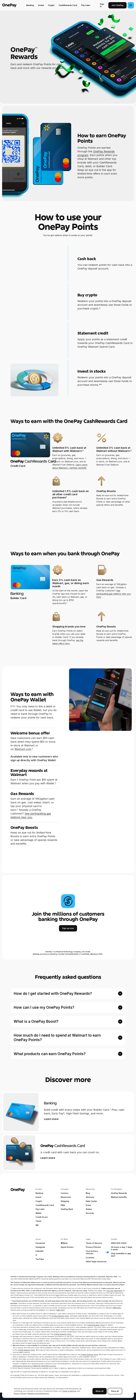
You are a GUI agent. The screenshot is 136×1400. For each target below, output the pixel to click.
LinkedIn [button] (40, 1251)
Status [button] (89, 1209)
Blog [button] (88, 1193)
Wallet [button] (38, 1213)
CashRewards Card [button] (45, 1205)
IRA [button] (37, 1225)
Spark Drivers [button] (67, 1247)
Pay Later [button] (40, 1209)
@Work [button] (64, 1243)
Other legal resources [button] (96, 1261)
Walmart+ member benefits (72, 468)
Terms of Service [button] (94, 1243)
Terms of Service (69, 1391)
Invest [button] (38, 1197)
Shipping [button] (65, 1201)
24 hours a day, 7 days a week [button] (121, 1248)
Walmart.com (22, 749)
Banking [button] (39, 1193)
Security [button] (90, 1213)
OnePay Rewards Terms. (63, 1334)
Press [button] (88, 1205)
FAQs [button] (63, 1205)
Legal (88, 1239)
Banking (30, 5)
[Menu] (131, 5)
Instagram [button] (40, 1247)
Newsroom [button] (66, 1197)
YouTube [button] (40, 1259)
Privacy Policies (20, 1393)
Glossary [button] (90, 1197)
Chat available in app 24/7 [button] (121, 1254)
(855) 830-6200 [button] (118, 1243)
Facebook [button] (40, 1243)
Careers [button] (64, 1193)
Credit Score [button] (42, 1217)
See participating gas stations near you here (113, 593)
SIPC (119, 1308)
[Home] (9, 5)
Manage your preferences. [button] (38, 1393)
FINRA (114, 1308)
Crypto (51, 5)
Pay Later (85, 5)
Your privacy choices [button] (92, 1252)
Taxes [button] (38, 1221)
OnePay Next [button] (67, 1209)
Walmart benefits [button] (119, 1197)
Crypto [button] (39, 1201)
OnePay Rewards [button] (119, 1193)
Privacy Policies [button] (93, 1247)
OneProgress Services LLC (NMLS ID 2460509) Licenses (34, 1366)
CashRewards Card (68, 5)
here (57, 1295)
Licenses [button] (90, 1257)
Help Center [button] (91, 1201)
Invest (41, 5)
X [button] (36, 1255)
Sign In (102, 5)
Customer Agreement (114, 1291)
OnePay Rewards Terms (60, 1316)
